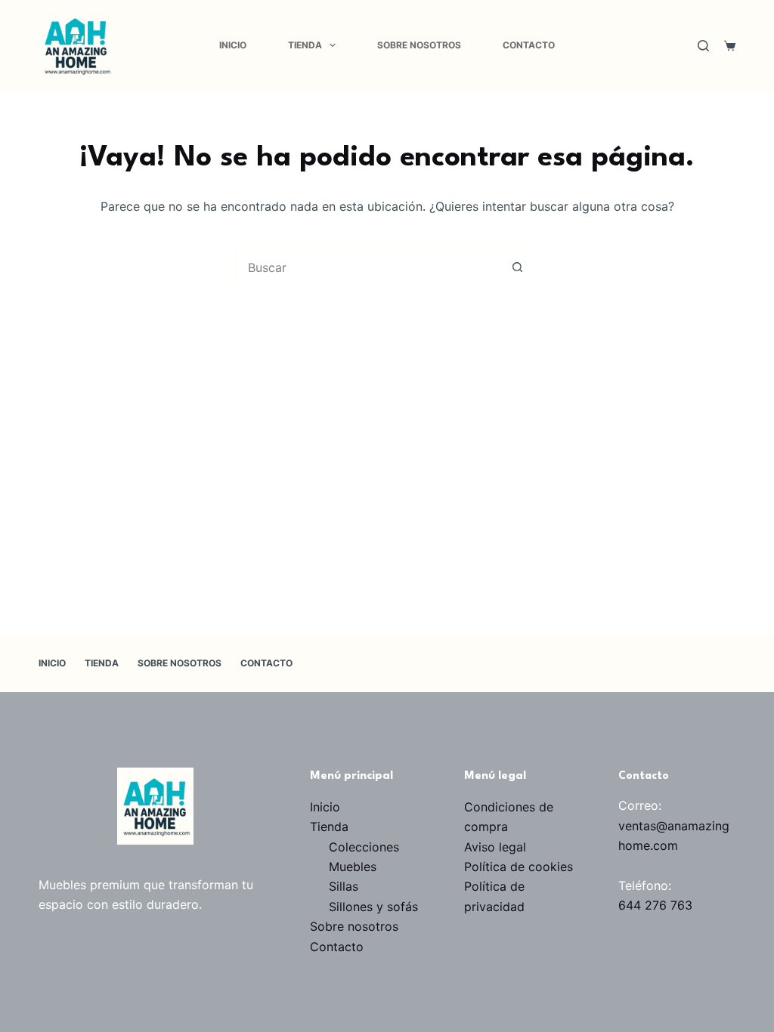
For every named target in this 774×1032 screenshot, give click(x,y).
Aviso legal (495, 846)
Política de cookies (518, 866)
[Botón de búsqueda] (517, 267)
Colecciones (364, 846)
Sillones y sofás (373, 906)
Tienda (305, 45)
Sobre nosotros (419, 45)
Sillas (343, 886)
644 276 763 (655, 905)
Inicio (232, 45)
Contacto (529, 45)
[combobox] (367, 267)
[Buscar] (703, 45)
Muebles (352, 866)
